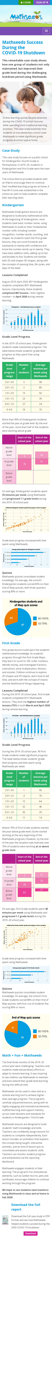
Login (27, 2)
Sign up (41, 2)
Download (30, 1233)
